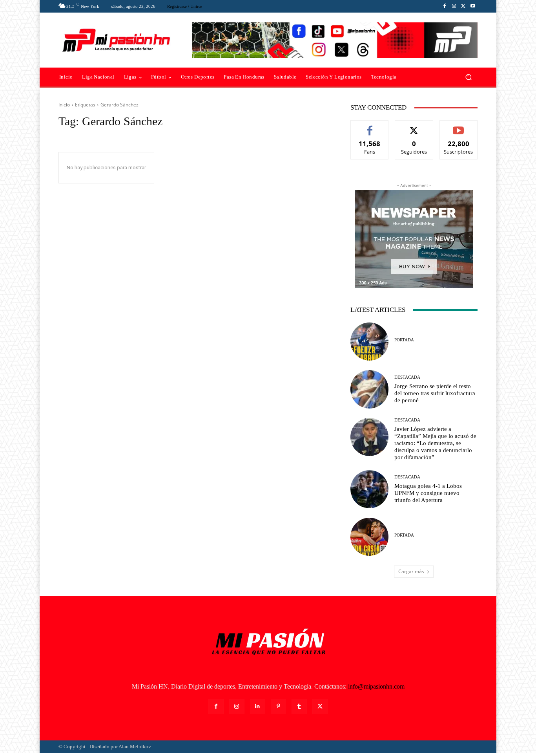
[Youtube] (473, 6)
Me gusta (370, 126)
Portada (404, 340)
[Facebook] (444, 6)
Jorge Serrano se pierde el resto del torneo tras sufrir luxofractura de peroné (434, 393)
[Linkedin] (257, 706)
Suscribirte (458, 126)
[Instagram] (454, 6)
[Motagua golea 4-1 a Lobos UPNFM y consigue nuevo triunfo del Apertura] (369, 489)
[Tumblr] (299, 706)
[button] (468, 77)
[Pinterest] (278, 706)
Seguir (414, 126)
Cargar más (411, 571)
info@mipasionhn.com (376, 686)
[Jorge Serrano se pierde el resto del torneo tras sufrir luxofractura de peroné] (369, 389)
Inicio (64, 104)
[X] (463, 6)
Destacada (407, 377)
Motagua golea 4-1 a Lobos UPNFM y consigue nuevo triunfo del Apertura (428, 493)
